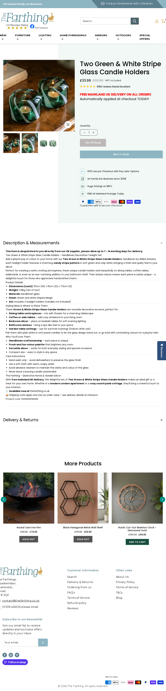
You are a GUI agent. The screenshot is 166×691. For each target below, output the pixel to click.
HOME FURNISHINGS (73, 35)
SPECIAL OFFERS (144, 37)
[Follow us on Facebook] (4, 655)
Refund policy (77, 603)
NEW (3, 35)
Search (72, 576)
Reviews (72, 608)
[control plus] (94, 132)
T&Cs (119, 592)
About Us (122, 576)
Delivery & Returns (80, 582)
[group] (11, 143)
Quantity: (85, 125)
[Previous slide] (3, 499)
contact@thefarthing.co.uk (21, 600)
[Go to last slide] (6, 136)
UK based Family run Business (22, 4)
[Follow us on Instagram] (11, 655)
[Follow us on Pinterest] (17, 655)
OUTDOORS (123, 35)
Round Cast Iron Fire (29, 527)
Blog (119, 597)
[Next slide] (15, 136)
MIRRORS (101, 35)
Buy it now (121, 154)
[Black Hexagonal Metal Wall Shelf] (83, 498)
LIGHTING (45, 35)
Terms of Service (78, 597)
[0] (163, 21)
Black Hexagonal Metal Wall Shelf (83, 527)
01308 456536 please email (20, 606)
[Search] (135, 21)
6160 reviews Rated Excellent (113, 86)
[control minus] (84, 132)
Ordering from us (79, 587)
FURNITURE (22, 35)
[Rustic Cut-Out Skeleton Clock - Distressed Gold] (137, 498)
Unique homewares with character (129, 3)
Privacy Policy (125, 582)
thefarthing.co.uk (39, 391)
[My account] (156, 21)
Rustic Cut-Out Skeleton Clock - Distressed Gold (137, 529)
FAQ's (71, 592)
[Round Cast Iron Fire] (28, 498)
